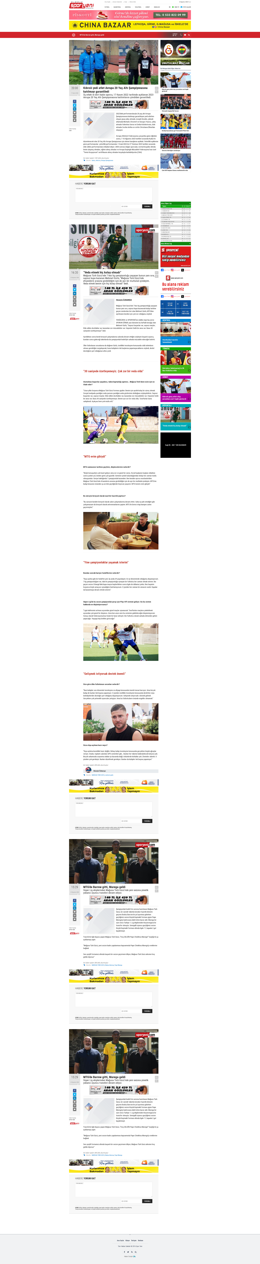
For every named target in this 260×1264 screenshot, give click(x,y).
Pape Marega (118, 965)
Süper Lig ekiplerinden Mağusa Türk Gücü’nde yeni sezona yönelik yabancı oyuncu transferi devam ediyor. (115, 891)
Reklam (140, 1240)
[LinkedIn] (74, 109)
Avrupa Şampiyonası (107, 160)
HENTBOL (166, 320)
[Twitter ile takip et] (128, 1252)
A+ (157, 88)
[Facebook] (74, 101)
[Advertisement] (59, 70)
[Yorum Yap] (74, 120)
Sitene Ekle (133, 2)
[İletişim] (185, 35)
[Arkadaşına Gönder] (74, 112)
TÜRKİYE (166, 348)
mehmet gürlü (109, 775)
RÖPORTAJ (166, 405)
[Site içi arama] (189, 35)
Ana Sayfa (107, 2)
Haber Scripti (128, 1256)
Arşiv (125, 2)
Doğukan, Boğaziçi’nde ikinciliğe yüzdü (93, 35)
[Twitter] (74, 105)
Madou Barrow (109, 965)
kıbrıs (93, 160)
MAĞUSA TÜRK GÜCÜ (98, 775)
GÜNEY (165, 377)
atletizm (98, 160)
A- (157, 92)
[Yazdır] (74, 116)
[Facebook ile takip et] (124, 1252)
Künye (128, 1240)
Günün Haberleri (117, 2)
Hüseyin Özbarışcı (99, 771)
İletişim (133, 1240)
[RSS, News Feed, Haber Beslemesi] (132, 1252)
